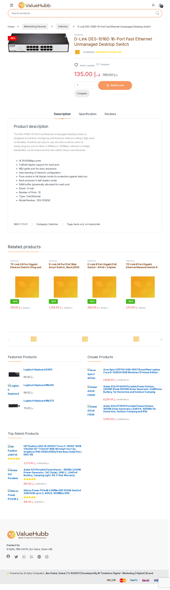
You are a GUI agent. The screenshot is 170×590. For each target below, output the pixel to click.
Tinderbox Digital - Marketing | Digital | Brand (126, 573)
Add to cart (117, 85)
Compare (104, 64)
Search (157, 13)
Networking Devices (35, 26)
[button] (66, 37)
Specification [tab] (87, 114)
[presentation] (161, 339)
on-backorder (92, 224)
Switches (63, 26)
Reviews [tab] (110, 114)
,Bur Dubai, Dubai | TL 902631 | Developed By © (72, 573)
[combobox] (80, 13)
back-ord (79, 224)
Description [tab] (62, 114)
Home (11, 26)
